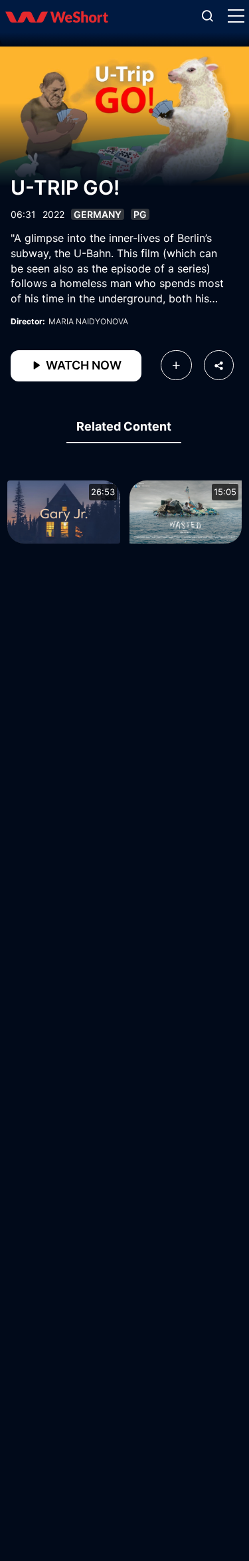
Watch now (82, 365)
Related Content (123, 426)
